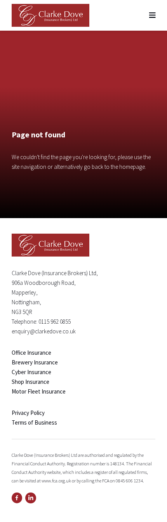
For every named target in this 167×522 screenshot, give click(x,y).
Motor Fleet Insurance (39, 391)
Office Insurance (31, 352)
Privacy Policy (28, 412)
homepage (132, 166)
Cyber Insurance (31, 372)
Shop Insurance (30, 381)
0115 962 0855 (54, 321)
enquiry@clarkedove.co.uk (44, 331)
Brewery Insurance (35, 362)
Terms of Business (34, 422)
